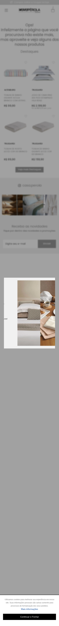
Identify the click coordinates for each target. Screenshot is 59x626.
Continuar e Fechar (29, 617)
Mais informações (38, 609)
